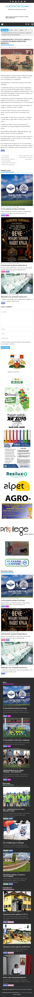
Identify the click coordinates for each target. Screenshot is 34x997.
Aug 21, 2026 (5, 207)
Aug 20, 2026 (7, 738)
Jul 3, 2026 (6, 912)
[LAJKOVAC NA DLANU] (2, 24)
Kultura (3, 271)
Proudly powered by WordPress (10, 992)
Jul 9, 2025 (6, 872)
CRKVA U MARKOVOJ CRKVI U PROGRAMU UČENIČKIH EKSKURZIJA (26, 157)
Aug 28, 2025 (7, 841)
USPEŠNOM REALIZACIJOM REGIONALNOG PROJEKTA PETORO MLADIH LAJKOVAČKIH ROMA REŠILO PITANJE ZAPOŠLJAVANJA (8, 160)
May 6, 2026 (7, 975)
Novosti (2, 150)
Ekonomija (6, 818)
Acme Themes (17, 994)
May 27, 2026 (7, 944)
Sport (7, 215)
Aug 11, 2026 (7, 768)
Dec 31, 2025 (7, 807)
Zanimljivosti (10, 922)
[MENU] (32, 24)
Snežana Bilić (13, 47)
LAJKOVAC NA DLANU (17, 6)
